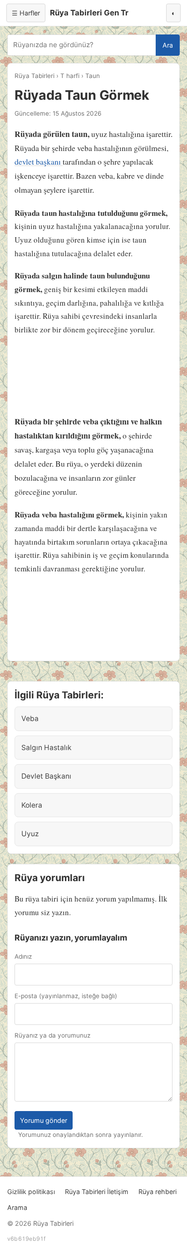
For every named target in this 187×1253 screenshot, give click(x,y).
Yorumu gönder (43, 1120)
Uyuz (30, 833)
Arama (17, 1207)
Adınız (23, 956)
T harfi (69, 75)
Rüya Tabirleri (34, 75)
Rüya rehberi (157, 1191)
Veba (30, 718)
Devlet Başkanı (46, 776)
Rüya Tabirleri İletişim (96, 1191)
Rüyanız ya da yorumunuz (52, 1035)
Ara (167, 45)
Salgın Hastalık (46, 747)
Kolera (31, 805)
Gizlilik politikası (31, 1191)
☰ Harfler (26, 13)
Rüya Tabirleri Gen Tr (89, 12)
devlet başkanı (39, 161)
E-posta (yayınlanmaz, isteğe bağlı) (66, 995)
